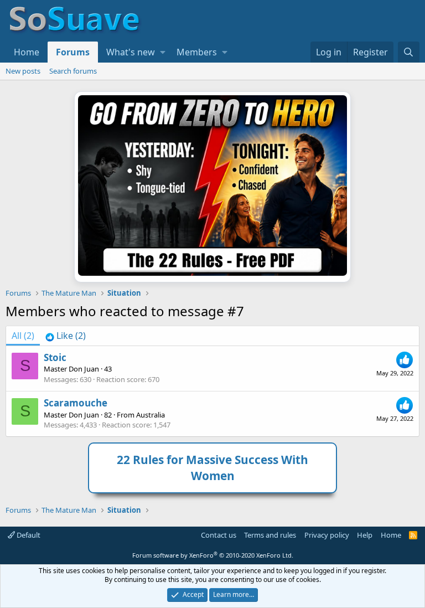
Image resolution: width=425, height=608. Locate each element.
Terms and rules (270, 535)
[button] (162, 52)
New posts (23, 71)
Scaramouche (75, 402)
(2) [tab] (23, 335)
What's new (130, 52)
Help (364, 535)
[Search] (408, 52)
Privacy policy (326, 535)
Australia (150, 415)
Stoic (55, 357)
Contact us (218, 535)
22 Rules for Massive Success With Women (212, 467)
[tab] (65, 335)
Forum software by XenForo (212, 555)
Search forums (73, 71)
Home (26, 52)
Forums (73, 52)
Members (197, 52)
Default (27, 535)
